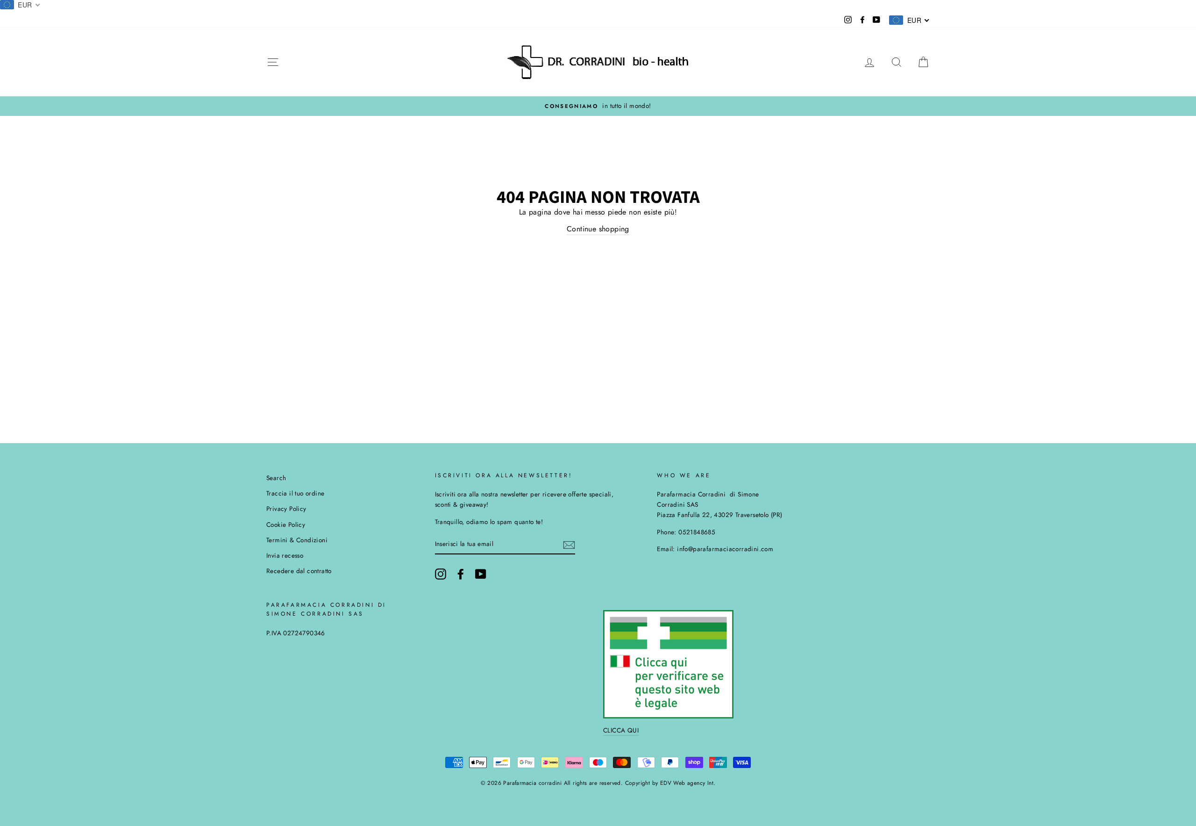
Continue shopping (598, 228)
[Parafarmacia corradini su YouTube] (480, 574)
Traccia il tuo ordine (295, 493)
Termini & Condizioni (296, 540)
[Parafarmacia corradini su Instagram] (440, 574)
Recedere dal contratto (299, 570)
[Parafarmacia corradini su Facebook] (460, 574)
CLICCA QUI (621, 730)
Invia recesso (284, 555)
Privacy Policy (286, 508)
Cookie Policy (285, 524)
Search (276, 477)
